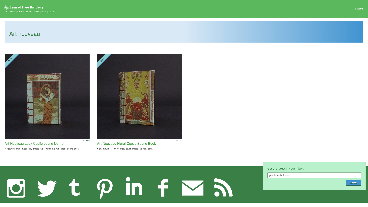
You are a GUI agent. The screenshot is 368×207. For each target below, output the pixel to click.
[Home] (6, 8)
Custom (20, 11)
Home (12, 11)
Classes (36, 11)
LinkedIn (134, 188)
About (51, 11)
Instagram (16, 188)
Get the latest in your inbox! (285, 168)
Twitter (45, 188)
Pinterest (104, 188)
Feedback (193, 188)
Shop (28, 11)
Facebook (163, 188)
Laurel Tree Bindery (26, 7)
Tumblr (75, 188)
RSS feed (222, 188)
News (43, 11)
